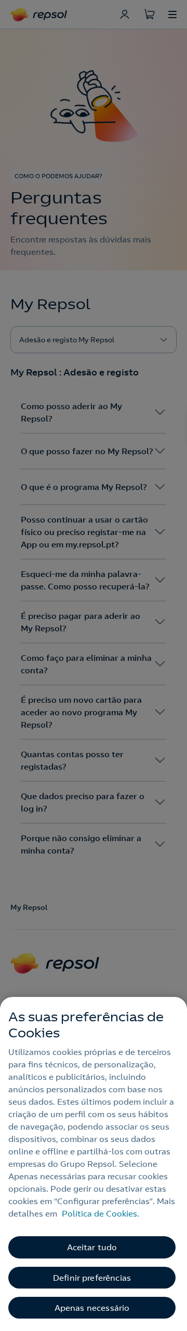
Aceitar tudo (92, 1247)
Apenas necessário (92, 1308)
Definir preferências (92, 1277)
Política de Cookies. (100, 1213)
